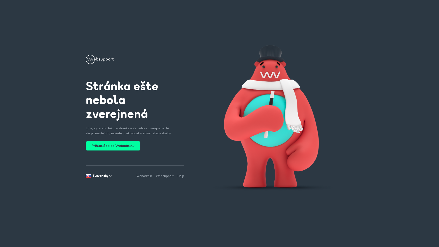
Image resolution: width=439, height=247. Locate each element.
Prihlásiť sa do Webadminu (113, 146)
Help (180, 176)
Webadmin (144, 176)
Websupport (165, 176)
